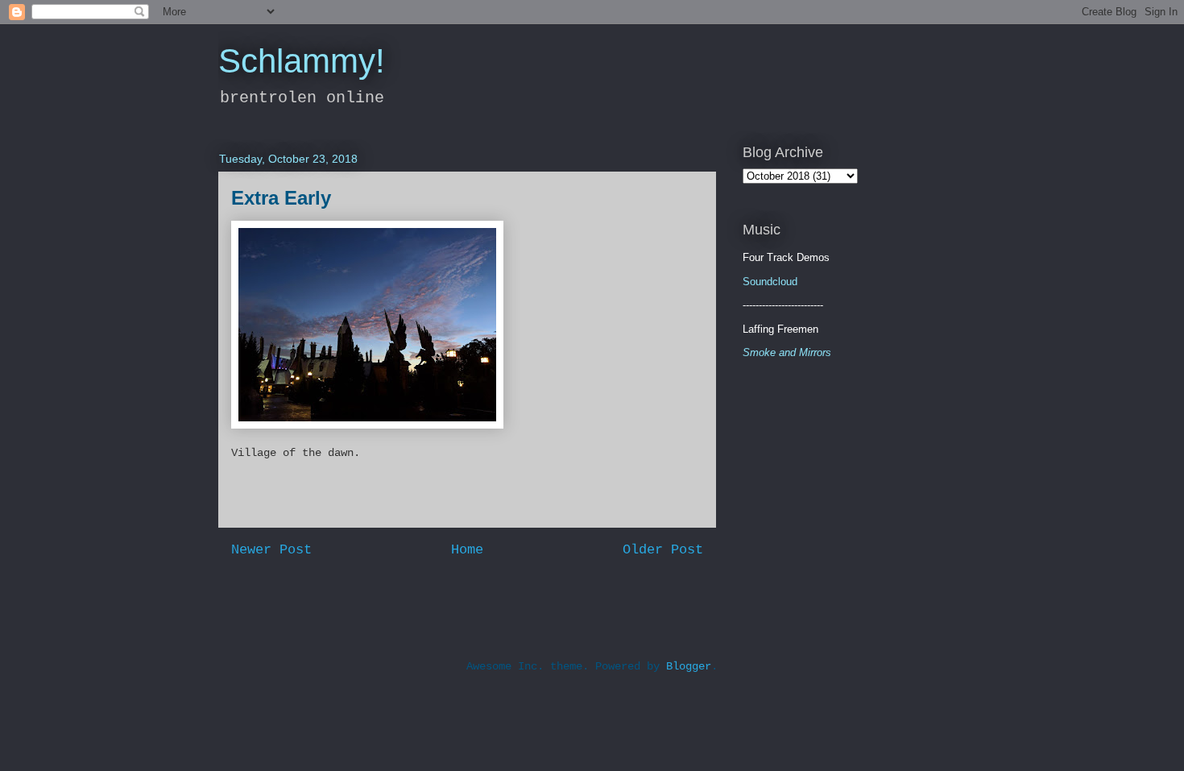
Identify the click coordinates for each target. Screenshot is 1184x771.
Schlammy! (301, 61)
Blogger (688, 666)
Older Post (663, 550)
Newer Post (271, 550)
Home (467, 550)
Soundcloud (770, 282)
